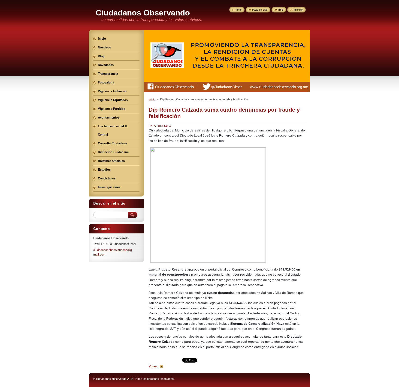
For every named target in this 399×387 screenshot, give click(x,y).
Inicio (152, 99)
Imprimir (298, 9)
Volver (153, 366)
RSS (280, 9)
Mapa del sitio (259, 9)
